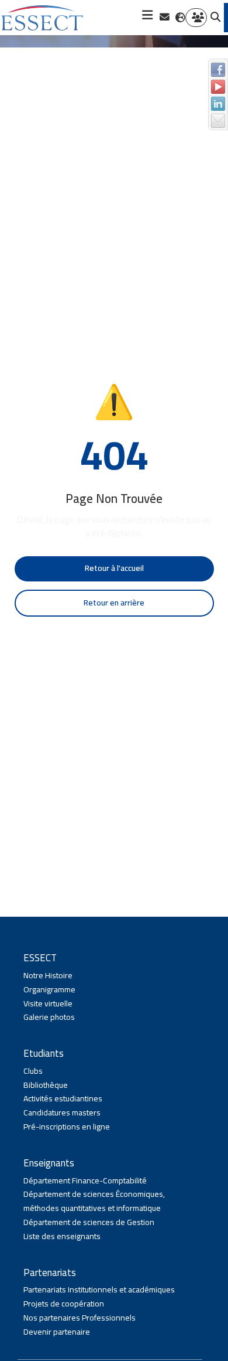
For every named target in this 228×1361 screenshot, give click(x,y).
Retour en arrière (114, 602)
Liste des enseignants (62, 1237)
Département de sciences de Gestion (88, 1223)
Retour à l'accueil (114, 568)
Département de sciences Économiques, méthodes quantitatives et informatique (94, 1202)
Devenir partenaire (56, 1332)
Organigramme (49, 990)
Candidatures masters (62, 1113)
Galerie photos (49, 1017)
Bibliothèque (45, 1085)
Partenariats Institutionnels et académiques (99, 1290)
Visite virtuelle (47, 1004)
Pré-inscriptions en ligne (66, 1127)
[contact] (165, 17)
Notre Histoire (47, 976)
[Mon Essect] (196, 18)
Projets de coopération (63, 1304)
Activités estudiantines (62, 1099)
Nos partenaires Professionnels (79, 1318)
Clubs (33, 1071)
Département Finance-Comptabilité (85, 1181)
